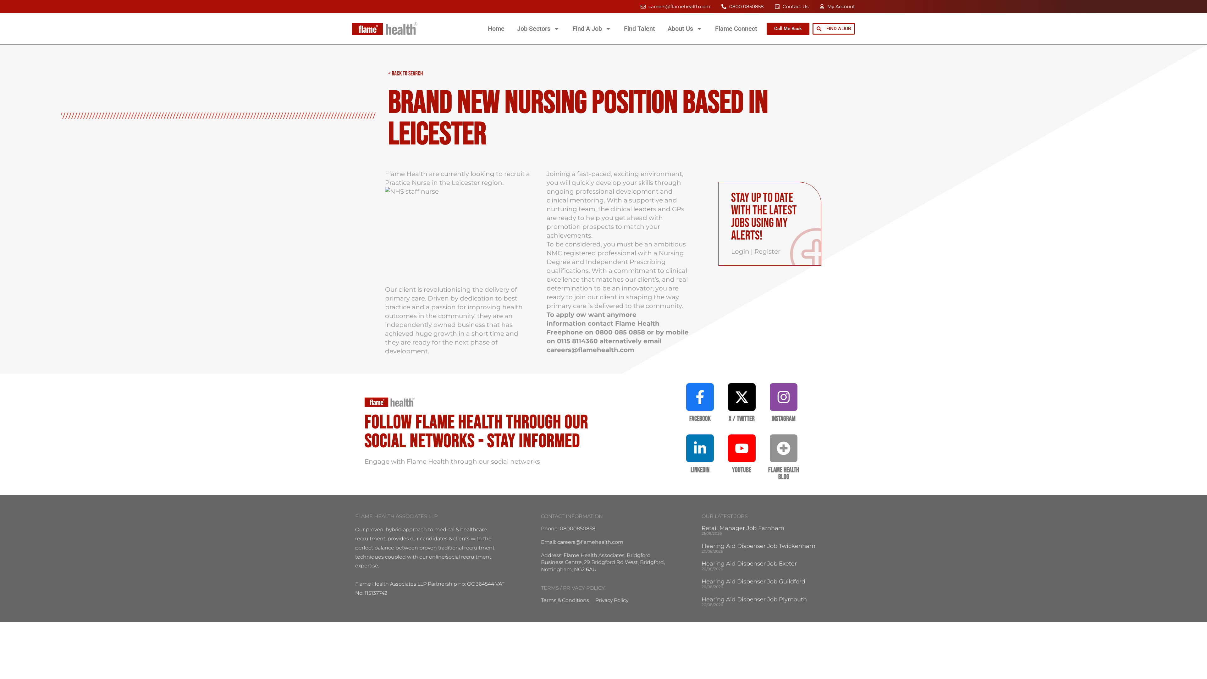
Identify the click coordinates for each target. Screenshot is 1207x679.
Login (740, 251)
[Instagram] (783, 397)
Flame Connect (736, 28)
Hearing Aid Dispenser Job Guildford (753, 581)
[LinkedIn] (700, 448)
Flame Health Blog (783, 473)
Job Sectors (533, 28)
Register (767, 251)
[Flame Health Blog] (783, 448)
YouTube (741, 470)
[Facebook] (700, 397)
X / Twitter (742, 419)
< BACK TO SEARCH (405, 73)
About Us (680, 28)
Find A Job (587, 28)
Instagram (784, 419)
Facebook (700, 419)
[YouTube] (742, 448)
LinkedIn (700, 470)
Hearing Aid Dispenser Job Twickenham (758, 546)
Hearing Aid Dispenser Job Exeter (749, 563)
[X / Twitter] (742, 397)
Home (496, 28)
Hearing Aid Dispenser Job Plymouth (754, 599)
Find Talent (639, 28)
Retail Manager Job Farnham (743, 528)
